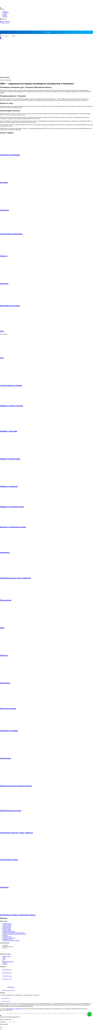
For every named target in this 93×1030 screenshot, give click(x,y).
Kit (3, 960)
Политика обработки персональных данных (14, 932)
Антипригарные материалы (11, 234)
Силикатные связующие (10, 155)
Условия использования (9, 938)
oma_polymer (6, 998)
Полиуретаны (5, 758)
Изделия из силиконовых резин (13, 527)
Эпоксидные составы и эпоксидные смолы (17, 915)
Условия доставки (7, 925)
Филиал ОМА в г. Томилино (13, 1008)
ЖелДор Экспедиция (8, 961)
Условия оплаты (7, 927)
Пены (2, 628)
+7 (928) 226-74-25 (7, 972)
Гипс (2, 331)
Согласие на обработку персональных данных (14, 934)
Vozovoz (5, 964)
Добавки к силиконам (8, 486)
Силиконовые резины (9, 860)
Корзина (5, 15)
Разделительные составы (10, 811)
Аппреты (3, 256)
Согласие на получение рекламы (11, 940)
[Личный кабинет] (0, 37)
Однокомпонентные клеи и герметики (15, 578)
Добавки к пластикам (8, 431)
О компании (6, 12)
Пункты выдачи (7, 926)
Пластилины (5, 683)
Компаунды (5, 552)
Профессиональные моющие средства (16, 786)
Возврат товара (7, 928)
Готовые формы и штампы (11, 385)
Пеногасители (5, 600)
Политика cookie (7, 936)
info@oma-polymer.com (8, 990)
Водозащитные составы (10, 306)
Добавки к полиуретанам (10, 459)
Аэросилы (4, 284)
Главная (5, 11)
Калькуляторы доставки (9, 931)
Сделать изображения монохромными (9, 1017)
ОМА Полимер (10, 987)
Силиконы (4, 887)
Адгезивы (4, 182)
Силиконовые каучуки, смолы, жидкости (16, 833)
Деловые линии (7, 956)
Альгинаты (4, 210)
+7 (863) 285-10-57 (6, 969)
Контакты (5, 16)
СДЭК (4, 959)
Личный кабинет (7, 923)
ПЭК (4, 957)
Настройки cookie (7, 939)
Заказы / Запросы (7, 930)
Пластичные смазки (8, 709)
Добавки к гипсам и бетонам (11, 406)
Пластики (4, 655)
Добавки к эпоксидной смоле (12, 507)
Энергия (5, 963)
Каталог (5, 14)
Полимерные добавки (9, 731)
